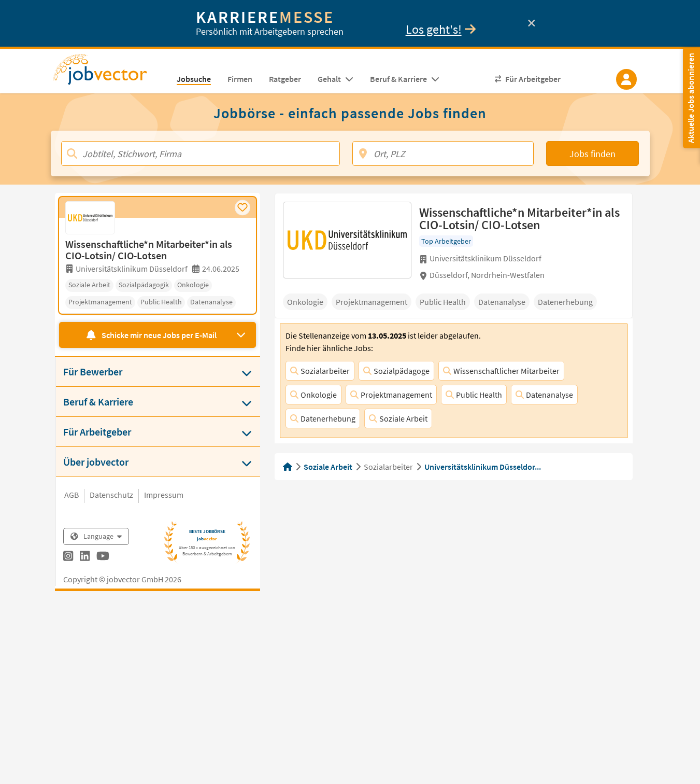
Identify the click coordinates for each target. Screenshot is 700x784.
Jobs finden (592, 154)
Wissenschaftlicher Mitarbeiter (506, 371)
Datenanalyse (549, 394)
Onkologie (319, 394)
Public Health (479, 394)
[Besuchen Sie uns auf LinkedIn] (85, 557)
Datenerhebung (328, 418)
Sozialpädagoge (402, 371)
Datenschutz (111, 494)
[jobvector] (110, 72)
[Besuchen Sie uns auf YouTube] (102, 557)
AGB (71, 494)
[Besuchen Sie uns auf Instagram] (68, 557)
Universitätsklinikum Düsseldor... (482, 466)
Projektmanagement (396, 394)
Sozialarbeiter (325, 371)
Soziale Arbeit (403, 418)
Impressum (163, 494)
